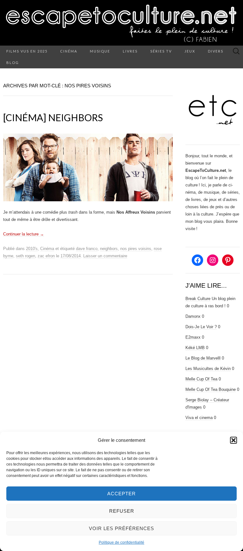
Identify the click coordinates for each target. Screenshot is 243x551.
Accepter (121, 493)
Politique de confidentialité (121, 542)
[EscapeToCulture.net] (121, 23)
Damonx (193, 316)
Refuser (121, 511)
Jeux (189, 51)
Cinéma (68, 51)
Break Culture (197, 298)
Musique (100, 51)
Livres (130, 51)
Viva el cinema (199, 417)
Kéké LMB (195, 347)
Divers (215, 51)
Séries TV (161, 51)
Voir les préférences (121, 528)
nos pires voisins (135, 248)
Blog (12, 62)
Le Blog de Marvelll (203, 358)
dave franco (86, 248)
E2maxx (193, 337)
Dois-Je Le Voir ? (201, 326)
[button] (233, 440)
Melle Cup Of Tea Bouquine (210, 389)
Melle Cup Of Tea (201, 379)
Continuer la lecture (23, 234)
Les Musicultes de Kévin (208, 368)
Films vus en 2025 (26, 51)
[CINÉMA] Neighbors (53, 117)
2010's (32, 248)
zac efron (46, 256)
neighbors (109, 248)
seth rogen (25, 256)
